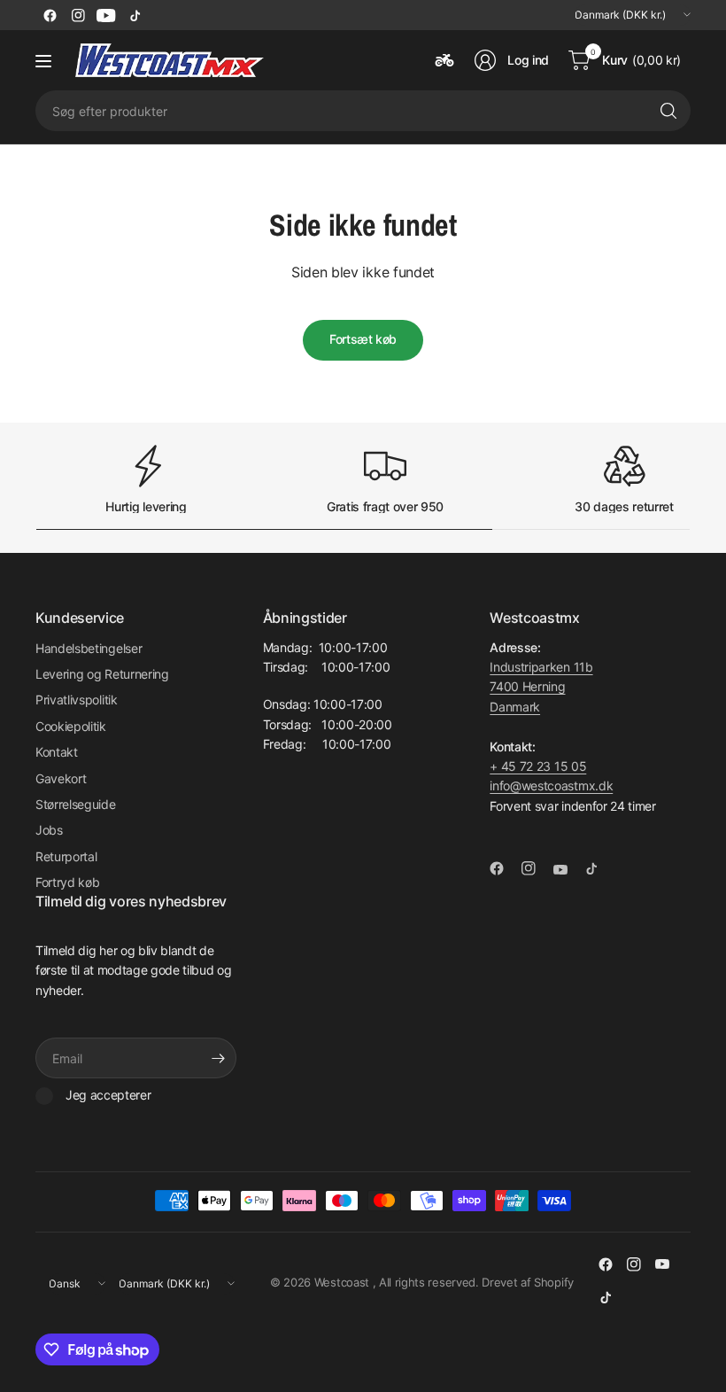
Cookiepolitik (70, 726)
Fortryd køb (67, 882)
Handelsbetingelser (88, 648)
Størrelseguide (75, 804)
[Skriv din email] (218, 1058)
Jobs (49, 829)
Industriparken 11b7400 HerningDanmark (541, 686)
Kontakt (56, 751)
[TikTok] (134, 15)
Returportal (66, 856)
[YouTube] (106, 15)
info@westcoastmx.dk (551, 785)
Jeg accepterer (108, 1094)
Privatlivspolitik (76, 699)
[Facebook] (49, 15)
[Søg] (668, 110)
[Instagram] (78, 15)
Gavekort (60, 778)
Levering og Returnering (102, 673)
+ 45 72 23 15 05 (538, 766)
